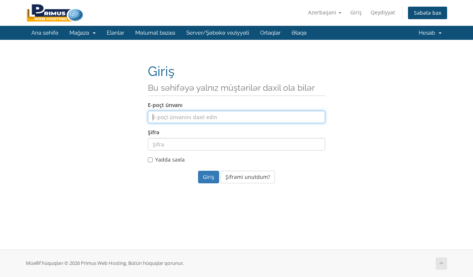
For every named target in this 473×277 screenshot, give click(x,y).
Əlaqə (299, 33)
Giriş (356, 12)
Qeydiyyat (383, 12)
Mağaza (80, 33)
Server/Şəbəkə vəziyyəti (217, 33)
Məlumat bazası (155, 33)
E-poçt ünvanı (165, 104)
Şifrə (153, 132)
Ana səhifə (44, 33)
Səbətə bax (427, 12)
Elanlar (115, 33)
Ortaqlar (270, 33)
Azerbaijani (323, 12)
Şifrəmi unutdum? (247, 176)
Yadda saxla (170, 159)
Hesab (428, 33)
